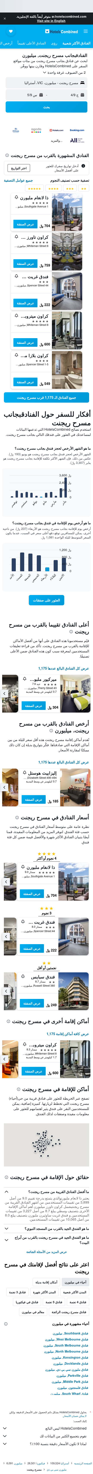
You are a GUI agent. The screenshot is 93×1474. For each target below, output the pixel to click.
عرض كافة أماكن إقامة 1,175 (67, 1033)
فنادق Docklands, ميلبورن (70, 1363)
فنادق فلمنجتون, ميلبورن (72, 1387)
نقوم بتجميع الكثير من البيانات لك (63, 1435)
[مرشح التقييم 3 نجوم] (70, 189)
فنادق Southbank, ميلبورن (70, 1333)
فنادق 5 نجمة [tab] (54, 1302)
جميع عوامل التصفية (18, 180)
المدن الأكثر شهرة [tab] (44, 1292)
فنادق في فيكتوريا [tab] (27, 1302)
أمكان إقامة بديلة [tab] (46, 1282)
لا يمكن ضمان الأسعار (75, 1415)
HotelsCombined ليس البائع (66, 1428)
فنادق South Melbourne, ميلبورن (65, 1345)
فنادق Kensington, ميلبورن (70, 1357)
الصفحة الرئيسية (83, 1463)
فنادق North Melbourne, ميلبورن (66, 1351)
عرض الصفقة (25, 224)
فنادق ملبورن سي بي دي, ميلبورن (66, 1369)
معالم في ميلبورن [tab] (33, 1312)
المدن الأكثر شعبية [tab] (74, 1292)
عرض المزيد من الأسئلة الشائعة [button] (46, 1252)
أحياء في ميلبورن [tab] (75, 1282)
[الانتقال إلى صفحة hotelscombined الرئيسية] (61, 31)
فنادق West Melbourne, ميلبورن (66, 1339)
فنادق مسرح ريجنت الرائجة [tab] (69, 1312)
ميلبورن (18, 1463)
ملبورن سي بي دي (56, 1469)
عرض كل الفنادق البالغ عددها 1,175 (63, 668)
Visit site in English (51, 21)
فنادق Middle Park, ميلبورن (70, 1381)
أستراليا (65, 1463)
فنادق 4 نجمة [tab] (78, 1302)
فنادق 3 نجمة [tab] (17, 1292)
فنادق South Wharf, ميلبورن (69, 1393)
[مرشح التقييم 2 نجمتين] (83, 189)
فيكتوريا (40, 1463)
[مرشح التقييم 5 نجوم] (34, 189)
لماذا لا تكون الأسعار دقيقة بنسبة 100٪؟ (58, 1443)
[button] (5, 18)
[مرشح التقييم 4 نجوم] (53, 189)
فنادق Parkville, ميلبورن (72, 1375)
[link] (46, 397)
